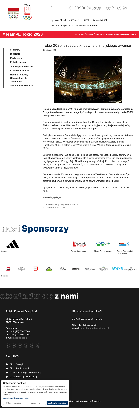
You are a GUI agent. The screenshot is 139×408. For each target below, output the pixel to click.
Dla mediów (80, 25)
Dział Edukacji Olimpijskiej (23, 376)
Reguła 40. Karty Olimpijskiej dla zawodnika (19, 78)
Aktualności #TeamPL (21, 85)
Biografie (15, 54)
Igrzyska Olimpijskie (60, 20)
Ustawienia (35, 403)
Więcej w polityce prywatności (16, 398)
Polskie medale (18, 62)
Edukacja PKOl (100, 20)
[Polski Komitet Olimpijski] (19, 12)
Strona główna (78, 34)
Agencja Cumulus (92, 401)
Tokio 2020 (32, 34)
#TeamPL (75, 20)
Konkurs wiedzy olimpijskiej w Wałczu (62, 204)
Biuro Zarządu (17, 364)
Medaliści (15, 58)
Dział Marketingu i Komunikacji (25, 372)
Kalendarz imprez (19, 70)
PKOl (86, 20)
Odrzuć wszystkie (13, 403)
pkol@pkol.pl (20, 338)
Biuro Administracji (19, 368)
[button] (81, 20)
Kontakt (94, 25)
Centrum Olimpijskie (60, 25)
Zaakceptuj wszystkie (57, 403)
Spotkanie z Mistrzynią (55, 207)
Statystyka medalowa (21, 66)
